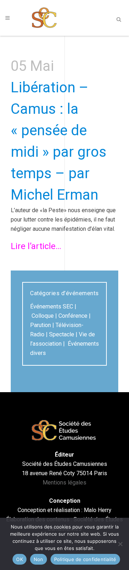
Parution (40, 325)
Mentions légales (64, 482)
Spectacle (61, 334)
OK (19, 559)
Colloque (43, 315)
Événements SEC (51, 306)
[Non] (120, 543)
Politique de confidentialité (85, 559)
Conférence (72, 315)
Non (38, 559)
